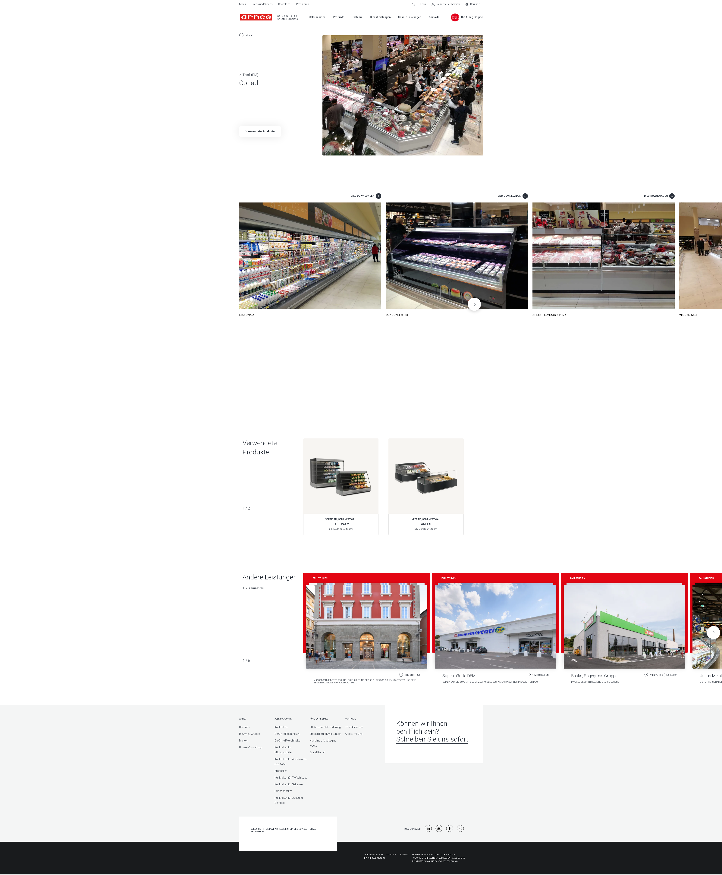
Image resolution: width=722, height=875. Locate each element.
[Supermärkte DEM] (495, 630)
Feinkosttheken (283, 790)
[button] (474, 304)
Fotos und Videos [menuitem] (262, 4)
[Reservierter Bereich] (446, 4)
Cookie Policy (447, 855)
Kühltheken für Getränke (289, 784)
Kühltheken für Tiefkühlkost (291, 777)
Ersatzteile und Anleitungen (325, 733)
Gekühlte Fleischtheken (288, 740)
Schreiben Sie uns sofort (432, 739)
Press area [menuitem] (302, 4)
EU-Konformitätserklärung (325, 727)
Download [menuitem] (284, 4)
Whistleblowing (448, 861)
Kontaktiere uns (354, 727)
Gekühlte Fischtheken (287, 733)
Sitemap (416, 855)
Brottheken (281, 770)
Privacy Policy (430, 855)
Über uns (244, 727)
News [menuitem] (242, 4)
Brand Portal (317, 752)
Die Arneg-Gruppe (249, 733)
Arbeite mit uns (354, 733)
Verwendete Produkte (260, 131)
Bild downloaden (362, 195)
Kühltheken (281, 727)
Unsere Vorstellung (250, 747)
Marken (243, 740)
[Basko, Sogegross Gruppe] (624, 630)
